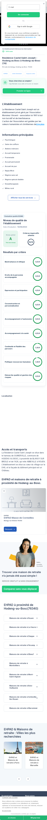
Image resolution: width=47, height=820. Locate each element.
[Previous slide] (19, 779)
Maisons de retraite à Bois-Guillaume (21, 687)
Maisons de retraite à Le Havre (22, 627)
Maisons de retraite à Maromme (23, 708)
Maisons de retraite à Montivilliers (18, 664)
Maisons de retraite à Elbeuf (21, 654)
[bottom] (4, 491)
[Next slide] (28, 779)
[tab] (21, 44)
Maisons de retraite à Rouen (21, 618)
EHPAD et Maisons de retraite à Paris (12, 760)
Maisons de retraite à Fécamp (22, 645)
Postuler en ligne (23, 91)
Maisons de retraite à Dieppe (21, 636)
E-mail (11, 7)
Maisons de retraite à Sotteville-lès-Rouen (23, 698)
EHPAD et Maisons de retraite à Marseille (34, 761)
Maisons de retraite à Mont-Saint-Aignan (21, 675)
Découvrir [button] (9, 529)
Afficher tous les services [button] (22, 198)
